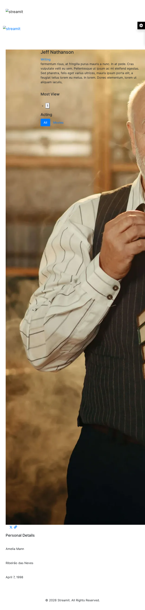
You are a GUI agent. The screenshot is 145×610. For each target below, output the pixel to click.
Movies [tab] (58, 122)
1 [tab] (47, 106)
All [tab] (45, 122)
